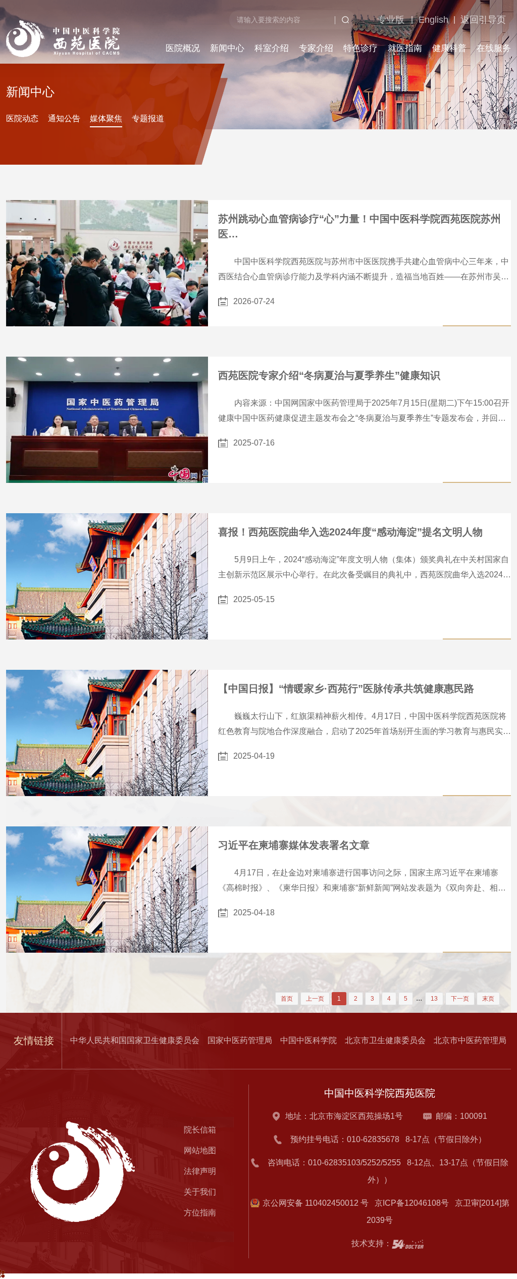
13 (434, 998)
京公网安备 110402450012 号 (316, 1203)
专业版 (370, 76)
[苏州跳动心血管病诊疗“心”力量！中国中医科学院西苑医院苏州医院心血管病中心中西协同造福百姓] (107, 263)
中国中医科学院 (308, 1040)
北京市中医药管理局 (470, 1040)
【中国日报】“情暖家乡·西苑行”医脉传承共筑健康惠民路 (346, 688)
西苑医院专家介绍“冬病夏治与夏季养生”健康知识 (329, 375)
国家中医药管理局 (240, 1040)
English (416, 76)
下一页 (460, 998)
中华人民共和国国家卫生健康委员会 (134, 1040)
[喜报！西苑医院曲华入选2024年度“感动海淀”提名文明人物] (107, 576)
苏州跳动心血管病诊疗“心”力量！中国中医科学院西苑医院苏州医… (359, 226)
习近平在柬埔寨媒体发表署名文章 (294, 845)
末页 (488, 998)
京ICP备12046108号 (414, 1203)
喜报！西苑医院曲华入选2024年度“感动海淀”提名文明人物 (350, 531)
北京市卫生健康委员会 (385, 1040)
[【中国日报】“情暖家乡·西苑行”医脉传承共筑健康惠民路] (107, 733)
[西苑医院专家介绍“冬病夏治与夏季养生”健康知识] (107, 420)
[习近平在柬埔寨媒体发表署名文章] (107, 889)
